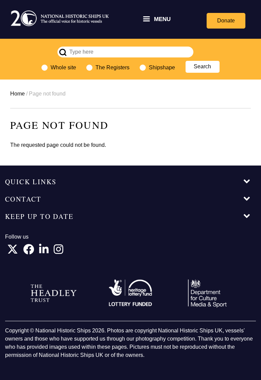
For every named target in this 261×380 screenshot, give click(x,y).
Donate (226, 20)
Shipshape (162, 67)
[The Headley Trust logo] (54, 293)
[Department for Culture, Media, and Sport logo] (207, 293)
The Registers (112, 67)
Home (17, 94)
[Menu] (146, 19)
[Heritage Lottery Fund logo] (130, 293)
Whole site (63, 67)
